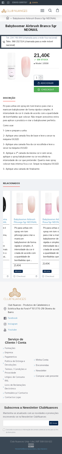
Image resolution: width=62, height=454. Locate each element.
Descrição (9, 98)
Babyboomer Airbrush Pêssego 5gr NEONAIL (21, 221)
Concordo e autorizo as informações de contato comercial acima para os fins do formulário (32, 431)
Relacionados (11, 183)
